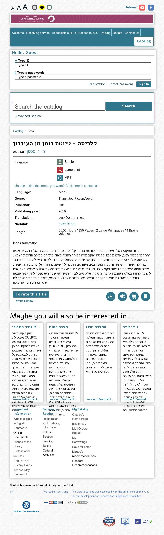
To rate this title (31, 294)
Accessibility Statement (21, 472)
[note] (26, 506)
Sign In (144, 84)
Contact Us (132, 32)
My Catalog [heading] (80, 409)
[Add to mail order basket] (134, 296)
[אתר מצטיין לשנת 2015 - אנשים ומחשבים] (109, 521)
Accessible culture (64, 32)
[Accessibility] (144, 521)
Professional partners (21, 453)
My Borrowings (79, 439)
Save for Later (81, 447)
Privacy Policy (22, 465)
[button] (110, 296)
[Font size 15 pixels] (12, 7)
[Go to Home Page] (82, 19)
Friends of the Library (22, 444)
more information (27, 399)
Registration (97, 84)
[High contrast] (42, 7)
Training (105, 32)
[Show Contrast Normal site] (49, 7)
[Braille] (60, 162)
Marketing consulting (56, 492)
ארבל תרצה (67, 224)
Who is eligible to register (22, 420)
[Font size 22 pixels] (25, 7)
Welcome (17, 32)
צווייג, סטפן (36, 151)
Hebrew (130, 7)
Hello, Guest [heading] (25, 53)
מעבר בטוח (58, 327)
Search (128, 106)
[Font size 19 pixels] (19, 7)
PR (11, 492)
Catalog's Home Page (80, 416)
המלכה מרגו (96, 327)
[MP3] (60, 178)
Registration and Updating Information (51, 422)
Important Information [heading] (22, 411)
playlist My (79, 423)
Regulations (21, 460)
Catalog (144, 41)
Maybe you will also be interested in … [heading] (72, 317)
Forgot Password (121, 84)
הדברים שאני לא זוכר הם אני (26, 327)
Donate (117, 32)
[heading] (82, 244)
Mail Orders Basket (80, 430)
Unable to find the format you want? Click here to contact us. (57, 185)
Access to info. (88, 32)
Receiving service (38, 32)
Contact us (20, 428)
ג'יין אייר (130, 327)
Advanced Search (28, 116)
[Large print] (60, 170)
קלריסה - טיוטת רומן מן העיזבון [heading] (55, 143)
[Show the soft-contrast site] (34, 7)
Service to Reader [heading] (50, 411)
